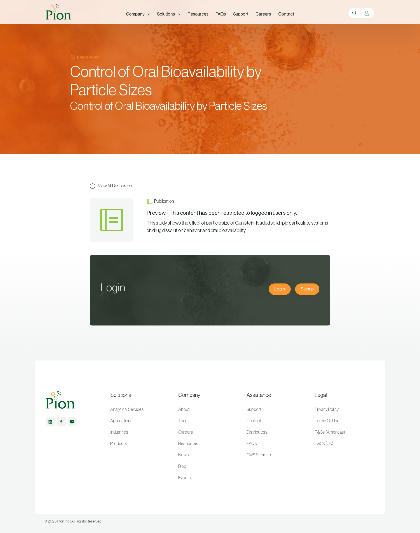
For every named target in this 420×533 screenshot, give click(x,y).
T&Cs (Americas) (330, 432)
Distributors (257, 432)
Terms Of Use (327, 421)
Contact (254, 421)
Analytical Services (127, 409)
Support (254, 409)
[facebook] (61, 421)
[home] (58, 12)
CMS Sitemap (259, 455)
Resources (188, 444)
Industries (119, 432)
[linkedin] (50, 421)
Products (118, 444)
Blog (182, 466)
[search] (355, 13)
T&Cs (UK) (324, 444)
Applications (121, 421)
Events (184, 478)
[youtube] (72, 421)
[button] (138, 14)
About (184, 409)
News (183, 455)
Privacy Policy (327, 409)
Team (183, 421)
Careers (185, 432)
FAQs (252, 444)
